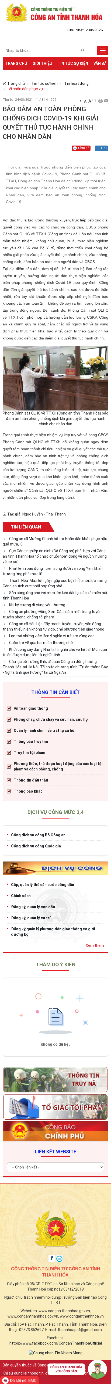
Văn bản (101, 63)
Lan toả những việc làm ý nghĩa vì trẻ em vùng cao (52, 636)
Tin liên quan (26, 527)
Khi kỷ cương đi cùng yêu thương (37, 605)
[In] (100, 100)
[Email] (106, 100)
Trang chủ (16, 63)
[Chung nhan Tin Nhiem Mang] (55, 1353)
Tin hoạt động (76, 83)
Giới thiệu (42, 63)
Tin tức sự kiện (73, 63)
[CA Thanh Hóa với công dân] (77, 1370)
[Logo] (55, 12)
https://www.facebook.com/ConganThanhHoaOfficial (55, 1343)
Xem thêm (95, 945)
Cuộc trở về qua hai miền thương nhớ (41, 643)
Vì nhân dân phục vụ (26, 89)
